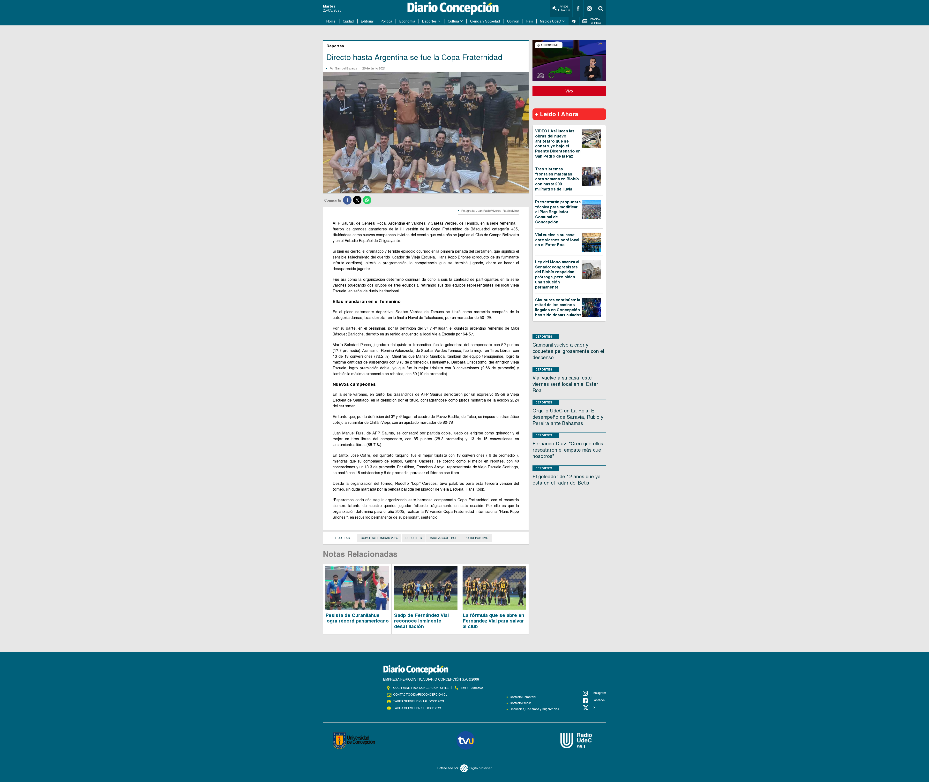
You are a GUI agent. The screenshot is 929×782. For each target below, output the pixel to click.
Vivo (569, 91)
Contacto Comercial (523, 697)
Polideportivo (476, 538)
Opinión (513, 21)
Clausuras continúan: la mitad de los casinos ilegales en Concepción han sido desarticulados (558, 307)
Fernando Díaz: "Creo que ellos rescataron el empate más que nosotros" (567, 450)
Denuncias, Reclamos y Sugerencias (534, 709)
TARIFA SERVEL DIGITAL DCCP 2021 (418, 701)
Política (386, 21)
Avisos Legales (563, 8)
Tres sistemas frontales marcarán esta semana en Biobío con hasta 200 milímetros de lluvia (557, 179)
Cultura (453, 21)
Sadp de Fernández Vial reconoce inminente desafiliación (421, 620)
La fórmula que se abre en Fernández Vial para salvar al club (493, 620)
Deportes (429, 21)
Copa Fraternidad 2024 (379, 538)
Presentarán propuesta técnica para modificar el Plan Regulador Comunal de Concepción (558, 212)
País (529, 21)
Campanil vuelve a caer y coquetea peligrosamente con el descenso (568, 351)
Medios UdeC (550, 21)
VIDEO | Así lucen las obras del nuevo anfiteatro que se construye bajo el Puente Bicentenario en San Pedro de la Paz (558, 144)
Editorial (367, 21)
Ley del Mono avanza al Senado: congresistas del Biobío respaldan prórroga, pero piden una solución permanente (557, 274)
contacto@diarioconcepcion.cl (420, 694)
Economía (407, 21)
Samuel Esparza (346, 68)
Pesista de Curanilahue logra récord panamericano (357, 618)
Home (331, 21)
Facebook (599, 700)
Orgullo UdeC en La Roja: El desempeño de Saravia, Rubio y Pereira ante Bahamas (567, 417)
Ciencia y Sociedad (485, 21)
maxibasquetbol (443, 538)
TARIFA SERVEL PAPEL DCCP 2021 (417, 708)
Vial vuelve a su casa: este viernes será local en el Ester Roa (557, 240)
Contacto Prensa (521, 703)
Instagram (599, 693)
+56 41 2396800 (472, 688)
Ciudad (348, 21)
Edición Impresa (595, 21)
